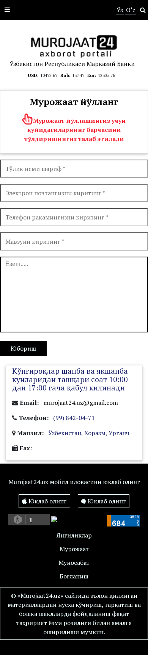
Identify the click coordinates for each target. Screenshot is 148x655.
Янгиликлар (74, 535)
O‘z (130, 10)
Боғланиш (74, 576)
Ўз (120, 10)
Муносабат (74, 562)
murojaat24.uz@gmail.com (80, 402)
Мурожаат (74, 549)
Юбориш (23, 348)
